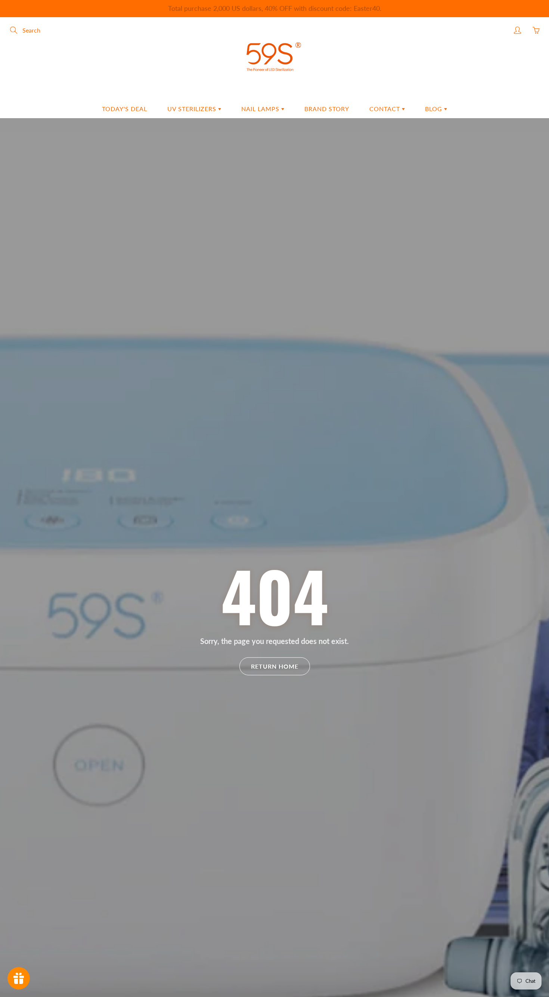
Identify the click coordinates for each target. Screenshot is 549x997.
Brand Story (326, 108)
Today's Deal (124, 108)
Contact (385, 108)
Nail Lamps (261, 108)
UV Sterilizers (192, 108)
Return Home (274, 666)
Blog (434, 108)
